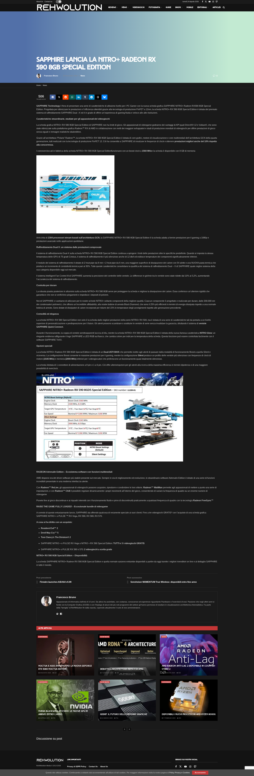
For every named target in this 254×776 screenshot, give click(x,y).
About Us (39, 2)
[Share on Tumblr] (85, 97)
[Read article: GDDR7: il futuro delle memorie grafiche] (127, 700)
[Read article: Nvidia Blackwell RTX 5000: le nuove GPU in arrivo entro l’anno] (65, 700)
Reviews (112, 7)
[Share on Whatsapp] (72, 97)
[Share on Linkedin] (78, 97)
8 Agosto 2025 (45, 673)
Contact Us (93, 767)
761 (116, 718)
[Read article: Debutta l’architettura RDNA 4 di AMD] (127, 655)
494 (117, 673)
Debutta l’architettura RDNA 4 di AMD (121, 669)
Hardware (42, 637)
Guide (168, 7)
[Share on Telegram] (91, 97)
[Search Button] (224, 7)
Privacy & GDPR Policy (76, 767)
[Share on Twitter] (59, 97)
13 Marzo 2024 (107, 718)
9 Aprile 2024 (45, 718)
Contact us (48, 2)
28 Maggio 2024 (169, 673)
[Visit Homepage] (69, 7)
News (124, 7)
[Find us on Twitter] (206, 1)
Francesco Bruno (51, 76)
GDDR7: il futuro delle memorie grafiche (123, 714)
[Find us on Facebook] (202, 1)
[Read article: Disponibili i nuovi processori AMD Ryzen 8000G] (189, 700)
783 (54, 718)
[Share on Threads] (98, 97)
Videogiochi (138, 7)
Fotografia (154, 7)
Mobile (190, 7)
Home (38, 85)
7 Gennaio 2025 (107, 673)
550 (179, 673)
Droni (178, 7)
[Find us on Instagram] (213, 1)
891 (179, 718)
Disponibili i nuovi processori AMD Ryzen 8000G (189, 714)
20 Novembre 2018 (70, 76)
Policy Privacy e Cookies (179, 773)
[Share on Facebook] (53, 97)
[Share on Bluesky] (104, 97)
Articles (217, 7)
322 (55, 673)
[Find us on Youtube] (209, 1)
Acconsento (200, 773)
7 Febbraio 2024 (169, 718)
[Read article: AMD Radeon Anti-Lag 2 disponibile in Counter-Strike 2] (189, 655)
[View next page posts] (129, 729)
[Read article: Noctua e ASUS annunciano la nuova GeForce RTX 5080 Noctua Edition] (65, 655)
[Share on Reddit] (66, 97)
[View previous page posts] (125, 729)
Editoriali (202, 7)
